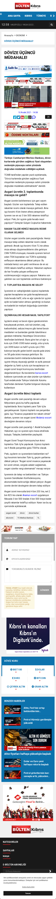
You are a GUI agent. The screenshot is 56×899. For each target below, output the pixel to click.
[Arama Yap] (52, 25)
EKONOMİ (20, 35)
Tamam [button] (28, 893)
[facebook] (15, 118)
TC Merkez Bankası (25, 518)
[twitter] (19, 118)
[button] (54, 16)
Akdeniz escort (43, 417)
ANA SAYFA (14, 15)
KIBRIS (28, 15)
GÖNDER (44, 590)
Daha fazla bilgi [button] (28, 887)
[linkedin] (22, 118)
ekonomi (9, 518)
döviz (22, 513)
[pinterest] (26, 118)
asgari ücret (11, 513)
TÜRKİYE (41, 15)
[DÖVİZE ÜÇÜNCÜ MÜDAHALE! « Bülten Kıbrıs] (28, 5)
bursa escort (41, 373)
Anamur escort (30, 495)
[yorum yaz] (34, 118)
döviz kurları (34, 513)
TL (38, 518)
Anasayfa (8, 35)
